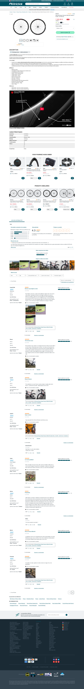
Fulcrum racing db (33, 605)
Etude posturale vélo (27, 633)
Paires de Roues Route (51, 598)
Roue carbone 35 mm (56, 603)
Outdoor (40, 7)
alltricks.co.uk (66, 622)
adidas (37, 644)
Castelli (37, 623)
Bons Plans (71, 7)
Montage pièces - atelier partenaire (20, 52)
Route (16, 7)
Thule (37, 625)
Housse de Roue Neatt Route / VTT (16, 169)
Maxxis (37, 628)
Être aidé (52, 9)
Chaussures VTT (52, 631)
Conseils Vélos (26, 629)
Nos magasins (25, 624)
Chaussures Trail (52, 642)
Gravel (21, 7)
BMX (30, 7)
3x (58, 22)
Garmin (37, 632)
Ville (25, 7)
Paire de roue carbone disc (32, 603)
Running (34, 7)
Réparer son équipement (14, 647)
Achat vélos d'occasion (14, 638)
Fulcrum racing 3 (13, 603)
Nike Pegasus (38, 643)
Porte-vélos (51, 634)
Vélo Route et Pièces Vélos (15, 598)
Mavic (37, 630)
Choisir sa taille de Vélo (27, 627)
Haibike (37, 633)
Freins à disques (52, 638)
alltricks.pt (66, 628)
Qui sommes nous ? (13, 622)
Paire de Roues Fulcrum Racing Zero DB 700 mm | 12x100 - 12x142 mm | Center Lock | (34, 202)
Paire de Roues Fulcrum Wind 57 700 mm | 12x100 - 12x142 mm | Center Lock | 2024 (49, 202)
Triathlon (46, 7)
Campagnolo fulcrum (14, 605)
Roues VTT (51, 628)
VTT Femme (51, 646)
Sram (37, 629)
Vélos (50, 622)
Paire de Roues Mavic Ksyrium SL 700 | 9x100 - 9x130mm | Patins (66, 202)
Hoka (37, 639)
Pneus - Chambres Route (28, 598)
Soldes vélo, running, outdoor (15, 652)
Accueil (11, 12)
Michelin (37, 638)
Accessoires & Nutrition (55, 7)
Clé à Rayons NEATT (63, 169)
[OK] (66, 615)
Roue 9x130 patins (41, 605)
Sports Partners (65, 36)
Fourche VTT (51, 637)
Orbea (37, 647)
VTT (11, 7)
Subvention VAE (26, 637)
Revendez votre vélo (27, 634)
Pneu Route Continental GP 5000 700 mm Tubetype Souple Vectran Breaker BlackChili (33, 170)
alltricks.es (66, 624)
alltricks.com (66, 623)
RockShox (38, 635)
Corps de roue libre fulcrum (68, 603)
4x (61, 22)
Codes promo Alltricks (14, 643)
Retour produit (25, 623)
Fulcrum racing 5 (21, 603)
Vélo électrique (52, 629)
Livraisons (25, 631)
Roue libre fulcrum (23, 605)
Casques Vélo (51, 647)
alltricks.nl (66, 629)
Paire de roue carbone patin (45, 603)
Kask (37, 624)
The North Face (39, 642)
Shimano (37, 627)
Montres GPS (51, 633)
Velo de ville (51, 632)
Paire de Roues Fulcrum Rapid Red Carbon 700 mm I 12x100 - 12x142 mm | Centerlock (17, 202)
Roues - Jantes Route (40, 598)
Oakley (37, 634)
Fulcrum (57, 13)
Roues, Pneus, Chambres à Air (22, 12)
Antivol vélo (51, 641)
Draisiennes (51, 639)
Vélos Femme (51, 643)
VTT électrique (52, 636)
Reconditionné (64, 7)
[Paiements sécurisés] (31, 661)
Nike (37, 637)
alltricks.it (66, 627)
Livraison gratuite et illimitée (52, 0)
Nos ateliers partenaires (27, 628)
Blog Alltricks (12, 632)
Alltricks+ (11, 649)
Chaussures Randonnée (53, 627)
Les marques (38, 621)
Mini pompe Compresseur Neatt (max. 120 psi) (50, 170)
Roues (30, 12)
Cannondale (38, 640)
